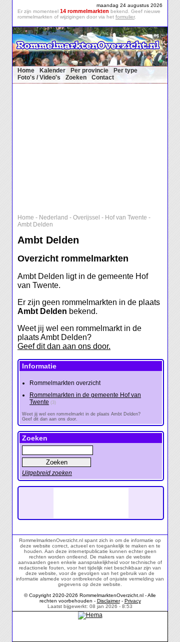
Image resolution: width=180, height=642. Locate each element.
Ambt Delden (35, 224)
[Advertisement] (95, 146)
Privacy (132, 601)
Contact (103, 77)
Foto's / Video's (39, 77)
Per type (126, 70)
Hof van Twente (126, 217)
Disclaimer (108, 601)
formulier (125, 17)
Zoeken (76, 77)
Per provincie (89, 70)
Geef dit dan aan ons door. (64, 346)
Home (26, 70)
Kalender (53, 70)
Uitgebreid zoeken (47, 473)
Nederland (53, 217)
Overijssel (86, 217)
